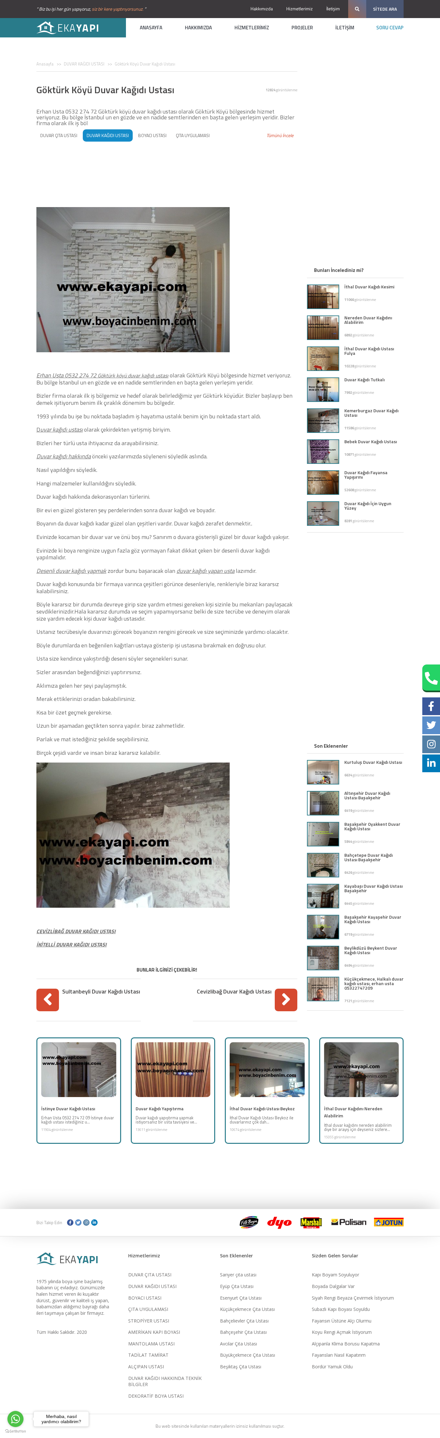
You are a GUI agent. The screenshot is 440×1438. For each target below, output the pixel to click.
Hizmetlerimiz (299, 8)
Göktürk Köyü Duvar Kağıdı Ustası (145, 64)
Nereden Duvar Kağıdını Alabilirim (368, 319)
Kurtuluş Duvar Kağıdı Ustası (373, 762)
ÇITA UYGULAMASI (193, 135)
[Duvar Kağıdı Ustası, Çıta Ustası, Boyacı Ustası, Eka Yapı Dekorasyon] (71, 27)
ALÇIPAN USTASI (146, 1366)
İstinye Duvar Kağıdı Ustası (68, 1108)
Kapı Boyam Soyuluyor (335, 1275)
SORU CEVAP (390, 27)
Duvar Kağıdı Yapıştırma (160, 1108)
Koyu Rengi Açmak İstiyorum (342, 1332)
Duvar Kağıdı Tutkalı (364, 379)
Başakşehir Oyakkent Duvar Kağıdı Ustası (372, 826)
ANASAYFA (151, 27)
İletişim (333, 8)
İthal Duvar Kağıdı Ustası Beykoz (262, 1108)
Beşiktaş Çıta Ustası (240, 1366)
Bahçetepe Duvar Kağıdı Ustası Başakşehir (368, 857)
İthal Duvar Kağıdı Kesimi (369, 286)
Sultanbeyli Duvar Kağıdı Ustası (101, 991)
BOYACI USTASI (152, 135)
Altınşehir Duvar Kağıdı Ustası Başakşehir (367, 795)
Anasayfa (44, 64)
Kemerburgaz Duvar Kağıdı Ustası (371, 412)
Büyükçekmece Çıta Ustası (247, 1355)
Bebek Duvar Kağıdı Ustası (370, 441)
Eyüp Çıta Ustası (236, 1286)
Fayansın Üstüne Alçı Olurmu (341, 1321)
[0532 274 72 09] (431, 678)
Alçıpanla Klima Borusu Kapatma (346, 1344)
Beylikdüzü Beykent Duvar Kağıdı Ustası (370, 950)
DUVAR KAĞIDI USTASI (84, 64)
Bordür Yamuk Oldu (332, 1366)
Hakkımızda (262, 8)
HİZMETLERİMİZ (251, 27)
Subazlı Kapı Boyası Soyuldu (341, 1309)
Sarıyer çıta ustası (238, 1275)
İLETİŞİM (344, 27)
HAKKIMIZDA (198, 27)
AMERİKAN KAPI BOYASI (154, 1332)
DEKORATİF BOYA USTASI (156, 1396)
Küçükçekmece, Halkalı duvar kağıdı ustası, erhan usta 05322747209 (374, 983)
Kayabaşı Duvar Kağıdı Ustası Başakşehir (373, 888)
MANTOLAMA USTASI (151, 1344)
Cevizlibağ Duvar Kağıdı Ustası (234, 991)
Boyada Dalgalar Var (333, 1286)
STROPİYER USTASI (148, 1321)
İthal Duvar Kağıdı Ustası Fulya (369, 350)
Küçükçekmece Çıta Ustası (247, 1309)
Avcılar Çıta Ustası (238, 1344)
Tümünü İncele (279, 135)
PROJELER (302, 27)
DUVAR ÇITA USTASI (58, 135)
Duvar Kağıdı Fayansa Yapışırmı (365, 474)
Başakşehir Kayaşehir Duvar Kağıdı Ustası (372, 919)
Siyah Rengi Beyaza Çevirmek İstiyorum (353, 1298)
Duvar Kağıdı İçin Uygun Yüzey (367, 505)
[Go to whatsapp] (15, 1419)
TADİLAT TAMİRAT (148, 1355)
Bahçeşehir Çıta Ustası (243, 1332)
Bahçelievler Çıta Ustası (244, 1321)
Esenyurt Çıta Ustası (241, 1298)
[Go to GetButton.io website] (15, 1431)
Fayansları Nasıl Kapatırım (339, 1355)
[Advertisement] (167, 165)
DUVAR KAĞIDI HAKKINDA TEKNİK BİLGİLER (165, 1381)
